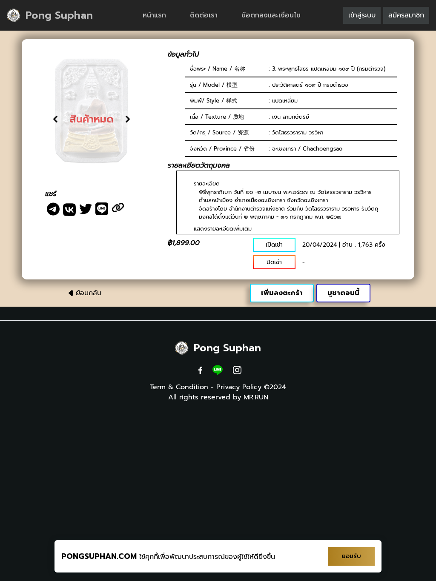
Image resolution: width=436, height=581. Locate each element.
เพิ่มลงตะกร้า (282, 293)
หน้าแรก (154, 15)
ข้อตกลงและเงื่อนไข (271, 15)
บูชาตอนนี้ (343, 293)
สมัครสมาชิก (406, 15)
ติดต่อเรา (204, 15)
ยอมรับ (351, 556)
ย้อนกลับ (88, 293)
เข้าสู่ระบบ (362, 15)
